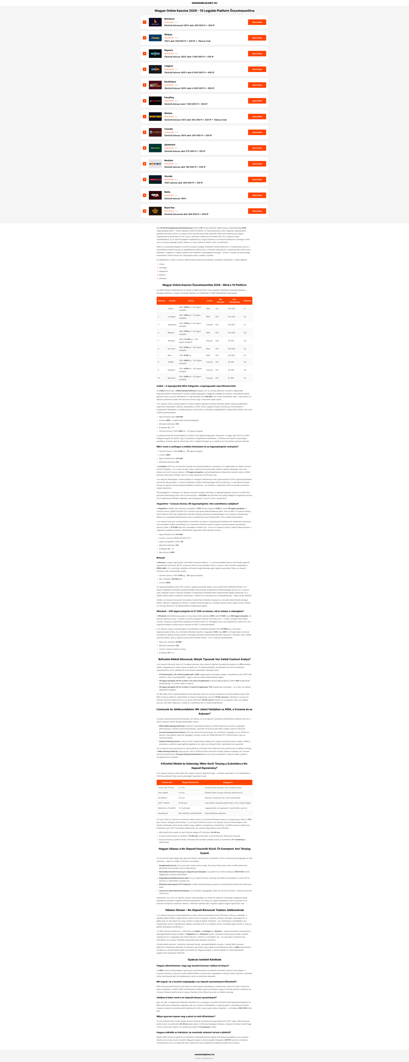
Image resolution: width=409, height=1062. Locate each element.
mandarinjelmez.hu (204, 1054)
